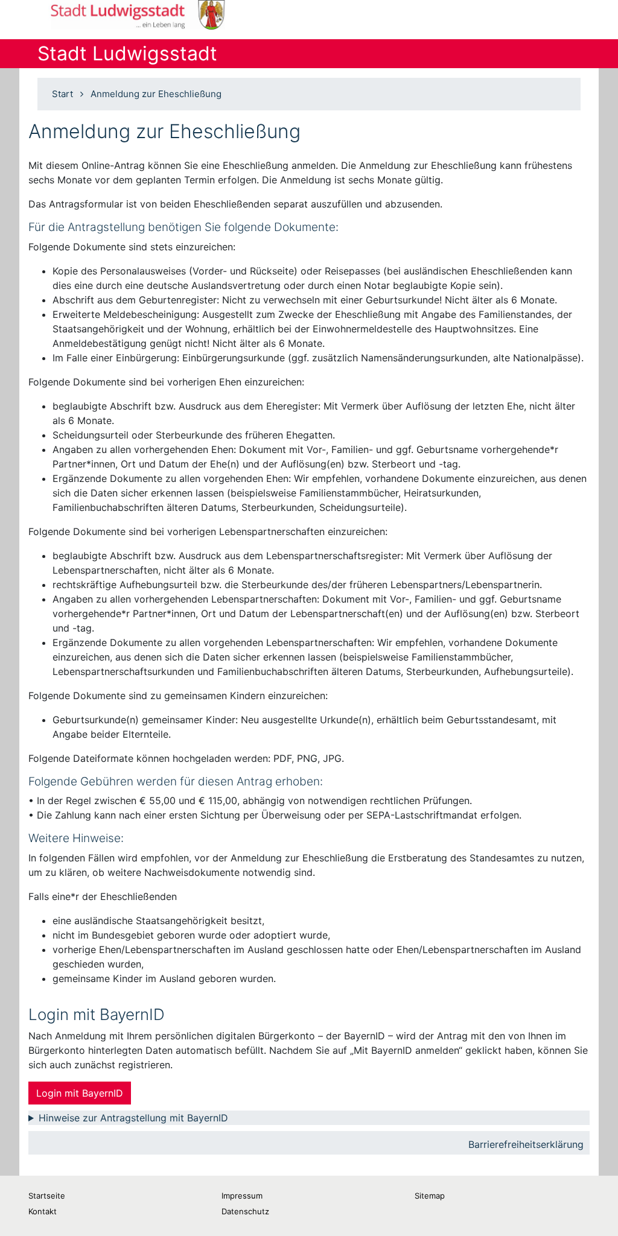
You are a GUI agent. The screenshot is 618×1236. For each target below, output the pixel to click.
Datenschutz (245, 1211)
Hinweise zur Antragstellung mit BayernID (133, 1118)
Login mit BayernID (79, 1093)
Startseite (46, 1195)
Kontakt (42, 1211)
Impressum (242, 1195)
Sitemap (430, 1195)
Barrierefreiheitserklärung (526, 1144)
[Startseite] (144, 15)
